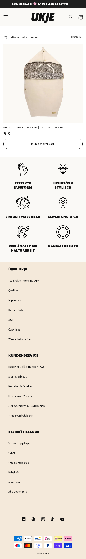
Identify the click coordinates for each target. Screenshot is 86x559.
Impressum (14, 300)
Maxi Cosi (14, 482)
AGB (11, 320)
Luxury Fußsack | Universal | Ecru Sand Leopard (33, 127)
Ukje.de (46, 553)
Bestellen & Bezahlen (20, 386)
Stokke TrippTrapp (19, 443)
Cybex (11, 453)
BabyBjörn (14, 472)
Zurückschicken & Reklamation (26, 406)
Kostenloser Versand (20, 396)
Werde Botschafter (19, 339)
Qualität (13, 290)
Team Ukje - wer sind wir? (23, 281)
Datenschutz (15, 310)
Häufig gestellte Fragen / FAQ (26, 367)
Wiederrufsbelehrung (20, 415)
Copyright (14, 329)
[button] (5, 17)
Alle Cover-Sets (17, 492)
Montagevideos (17, 376)
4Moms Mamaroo (18, 462)
